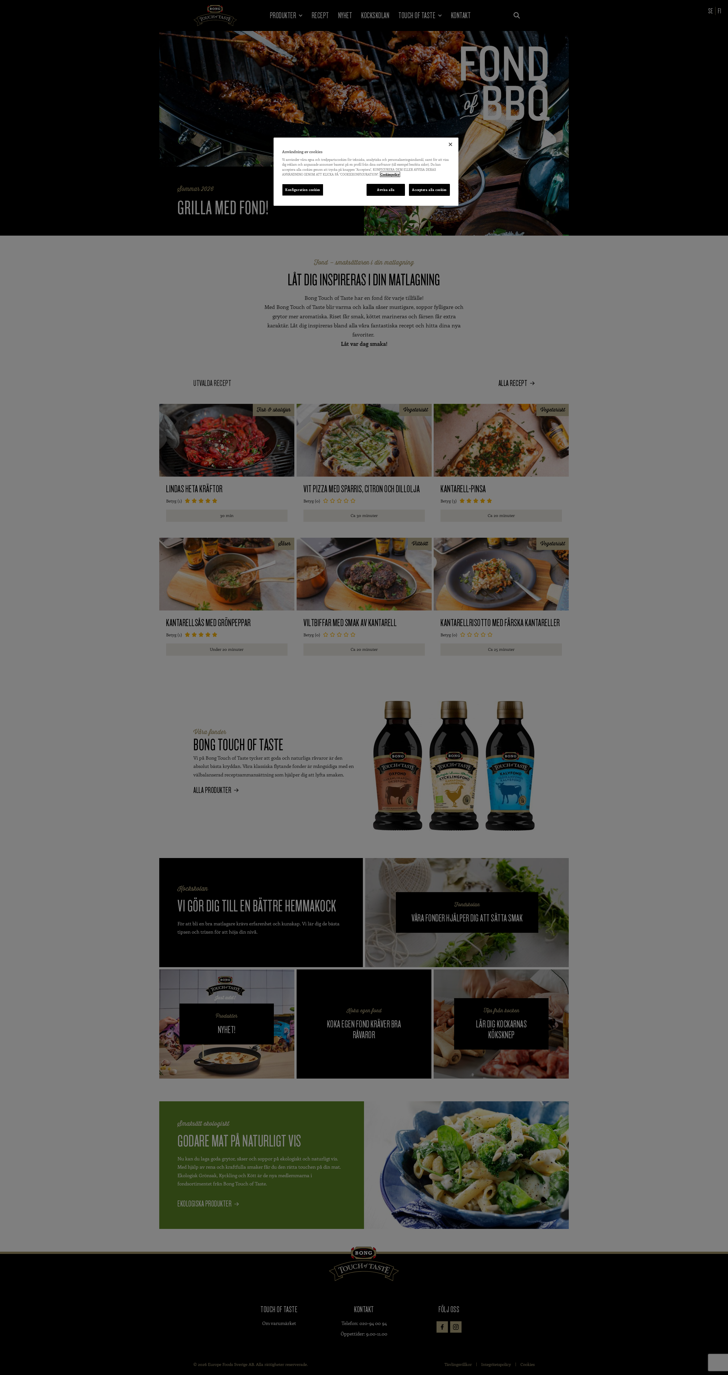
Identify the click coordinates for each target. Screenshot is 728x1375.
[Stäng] (450, 144)
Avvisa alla (385, 190)
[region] (366, 172)
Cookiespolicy (390, 174)
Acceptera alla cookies (429, 190)
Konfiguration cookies (302, 190)
